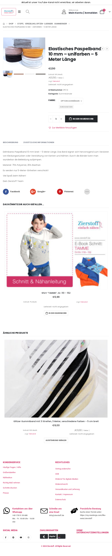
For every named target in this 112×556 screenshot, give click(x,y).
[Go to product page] (56, 250)
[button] (27, 12)
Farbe (51, 100)
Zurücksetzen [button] (66, 107)
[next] (107, 49)
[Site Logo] (8, 11)
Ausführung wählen (56, 440)
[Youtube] (21, 537)
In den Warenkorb (83, 118)
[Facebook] (5, 537)
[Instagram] (28, 537)
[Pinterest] (13, 537)
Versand (56, 81)
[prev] (103, 49)
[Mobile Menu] (20, 11)
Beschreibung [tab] (10, 142)
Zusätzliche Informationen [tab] (38, 142)
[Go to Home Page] (4, 23)
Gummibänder (65, 93)
